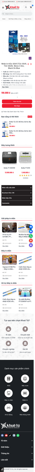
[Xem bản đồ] (31, 240)
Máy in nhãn (6, 251)
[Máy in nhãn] (9, 393)
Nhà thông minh (25, 415)
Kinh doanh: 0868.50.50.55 (24, 1)
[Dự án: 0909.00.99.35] (3, 1)
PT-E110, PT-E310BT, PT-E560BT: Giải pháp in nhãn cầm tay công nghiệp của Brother (9, 236)
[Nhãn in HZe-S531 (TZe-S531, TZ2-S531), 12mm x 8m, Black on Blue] (28, 64)
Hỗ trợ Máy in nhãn (9, 283)
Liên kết (4, 460)
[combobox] (16, 14)
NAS (8, 385)
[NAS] (9, 379)
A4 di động (8, 415)
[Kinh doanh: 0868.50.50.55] (17, 1)
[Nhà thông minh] (25, 408)
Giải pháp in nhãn (8, 218)
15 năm (4, 441)
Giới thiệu (5, 447)
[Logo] (14, 435)
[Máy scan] (25, 379)
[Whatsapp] (18, 435)
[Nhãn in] (25, 393)
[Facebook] (2, 435)
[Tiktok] (10, 435)
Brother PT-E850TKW (9, 168)
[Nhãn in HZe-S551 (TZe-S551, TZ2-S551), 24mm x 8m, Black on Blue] (31, 64)
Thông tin (5, 453)
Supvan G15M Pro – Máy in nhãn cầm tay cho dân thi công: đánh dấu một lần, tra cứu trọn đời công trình (9, 268)
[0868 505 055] (31, 236)
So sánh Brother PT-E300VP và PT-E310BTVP (25, 300)
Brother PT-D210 (25, 168)
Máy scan (25, 385)
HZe (11, 74)
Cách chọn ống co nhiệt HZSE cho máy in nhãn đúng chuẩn (25, 268)
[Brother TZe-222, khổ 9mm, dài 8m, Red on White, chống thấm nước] (5, 133)
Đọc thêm (5, 246)
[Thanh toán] (31, 245)
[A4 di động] (9, 408)
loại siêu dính (22, 80)
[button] (29, 117)
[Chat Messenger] (31, 231)
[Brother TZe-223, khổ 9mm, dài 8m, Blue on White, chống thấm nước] (5, 124)
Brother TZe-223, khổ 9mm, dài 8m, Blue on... (20, 123)
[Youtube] (6, 435)
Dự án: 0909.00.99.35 (9, 1)
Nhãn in (25, 400)
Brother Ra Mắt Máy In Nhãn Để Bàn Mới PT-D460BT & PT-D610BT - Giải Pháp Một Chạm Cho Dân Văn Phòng (24, 236)
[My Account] (26, 7)
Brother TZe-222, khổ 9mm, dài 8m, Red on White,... (20, 132)
